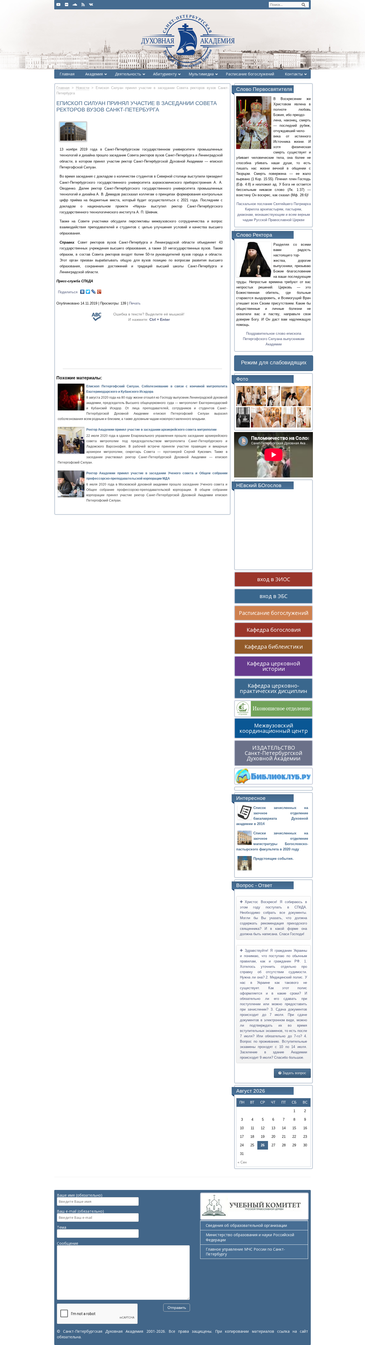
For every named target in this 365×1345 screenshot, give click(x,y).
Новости (82, 88)
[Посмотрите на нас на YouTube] (58, 4)
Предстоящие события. (273, 859)
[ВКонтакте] (82, 291)
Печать (135, 303)
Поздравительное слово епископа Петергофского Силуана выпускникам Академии (273, 339)
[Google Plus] (99, 291)
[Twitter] (88, 291)
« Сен (242, 1162)
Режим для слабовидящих (273, 362)
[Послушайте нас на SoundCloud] (74, 4)
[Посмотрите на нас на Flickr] (66, 4)
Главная (62, 88)
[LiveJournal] (93, 291)
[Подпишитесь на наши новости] (83, 4)
